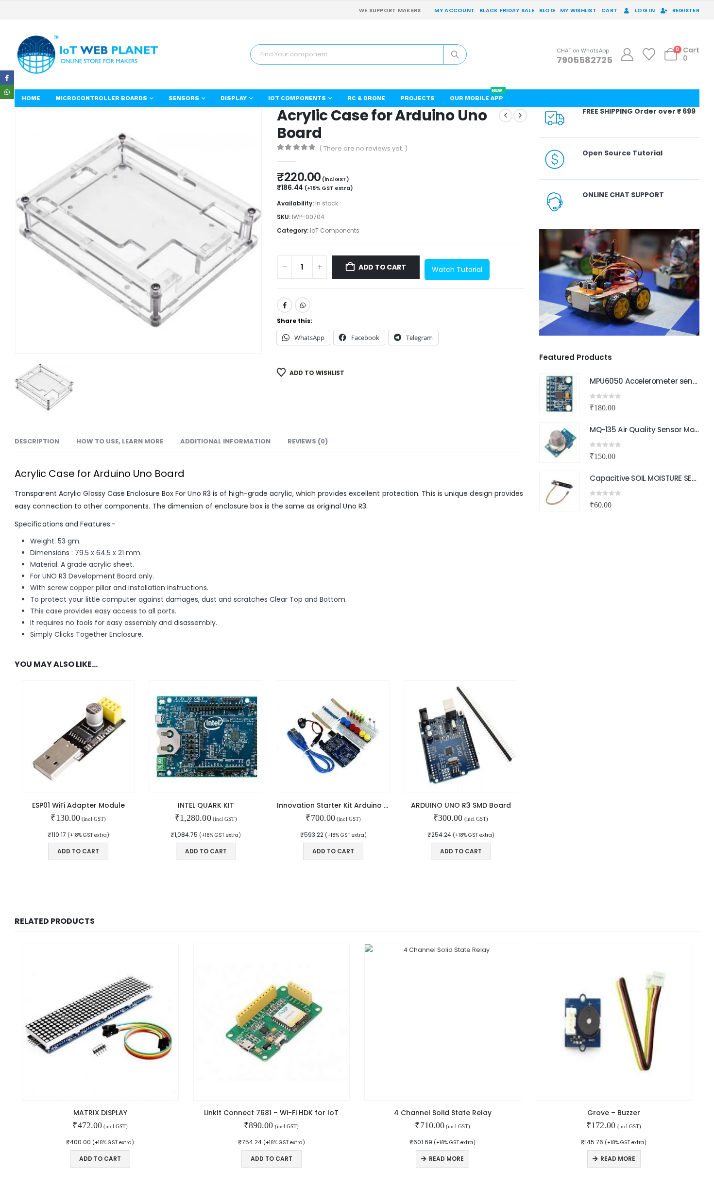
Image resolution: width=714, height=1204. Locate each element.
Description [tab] (37, 441)
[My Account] (626, 54)
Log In (645, 10)
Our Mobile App (476, 95)
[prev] (505, 115)
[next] (520, 115)
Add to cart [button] (78, 851)
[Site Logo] (87, 54)
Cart (609, 10)
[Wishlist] (649, 54)
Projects (417, 98)
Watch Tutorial (457, 269)
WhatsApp (302, 305)
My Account (454, 10)
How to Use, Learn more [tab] (119, 441)
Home (31, 98)
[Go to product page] (78, 737)
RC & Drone (366, 98)
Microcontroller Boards (101, 98)
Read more (446, 1158)
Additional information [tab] (225, 441)
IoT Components (297, 98)
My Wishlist (578, 10)
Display (234, 98)
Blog (547, 10)
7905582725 (584, 60)
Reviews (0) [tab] (308, 441)
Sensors (184, 98)
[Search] (455, 54)
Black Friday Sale (506, 10)
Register (685, 10)
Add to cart (382, 267)
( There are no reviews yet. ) (363, 148)
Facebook (284, 305)
